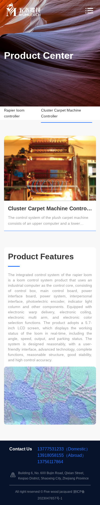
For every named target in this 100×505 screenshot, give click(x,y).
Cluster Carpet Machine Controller (61, 113)
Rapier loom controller (14, 113)
